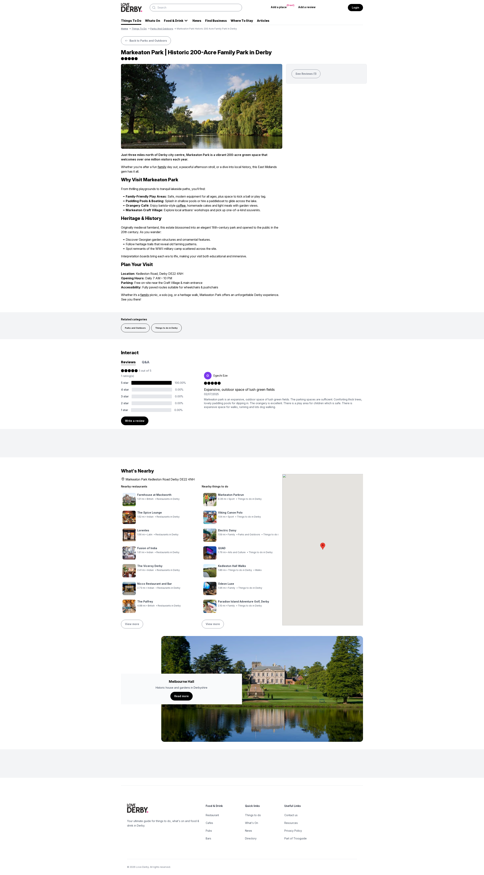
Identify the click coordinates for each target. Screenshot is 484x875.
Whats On (152, 21)
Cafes (209, 822)
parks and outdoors (161, 28)
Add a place (282, 6)
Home (124, 28)
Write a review (134, 420)
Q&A (145, 362)
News (196, 21)
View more (132, 624)
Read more (181, 696)
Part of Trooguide (295, 838)
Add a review (307, 7)
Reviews (128, 362)
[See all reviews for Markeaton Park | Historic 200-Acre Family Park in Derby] (201, 58)
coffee (181, 205)
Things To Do (131, 21)
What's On (251, 822)
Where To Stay (242, 21)
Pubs (209, 830)
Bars (208, 838)
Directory (251, 838)
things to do (139, 28)
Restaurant (212, 815)
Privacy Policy (293, 830)
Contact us (291, 815)
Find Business (216, 21)
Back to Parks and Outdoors (148, 40)
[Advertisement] (326, 115)
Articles (263, 21)
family (162, 167)
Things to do (253, 815)
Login (355, 7)
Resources (291, 822)
